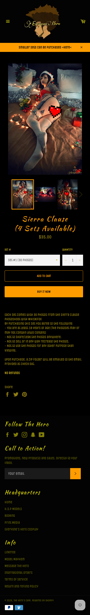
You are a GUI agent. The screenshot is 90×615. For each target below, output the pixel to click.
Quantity (67, 249)
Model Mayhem (15, 559)
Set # (8, 249)
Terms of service (16, 579)
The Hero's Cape (22, 600)
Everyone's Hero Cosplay (21, 529)
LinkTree (10, 552)
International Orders (19, 573)
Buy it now (44, 291)
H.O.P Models (13, 509)
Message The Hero (17, 566)
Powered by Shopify (43, 600)
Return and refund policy (21, 586)
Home (8, 502)
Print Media (12, 523)
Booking (10, 516)
